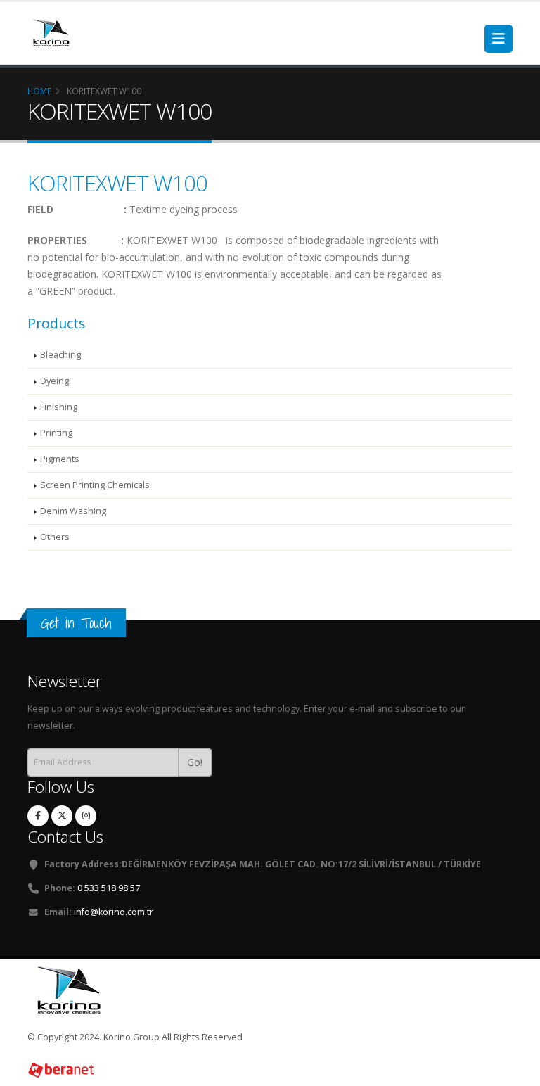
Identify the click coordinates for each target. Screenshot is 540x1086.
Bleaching (60, 355)
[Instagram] (85, 815)
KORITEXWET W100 (117, 183)
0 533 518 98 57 (108, 888)
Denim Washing (73, 511)
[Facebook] (38, 815)
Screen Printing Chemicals (95, 485)
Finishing (58, 407)
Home (39, 90)
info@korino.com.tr (113, 912)
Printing (56, 433)
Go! (194, 762)
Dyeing (54, 381)
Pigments (59, 459)
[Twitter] (61, 815)
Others (55, 537)
